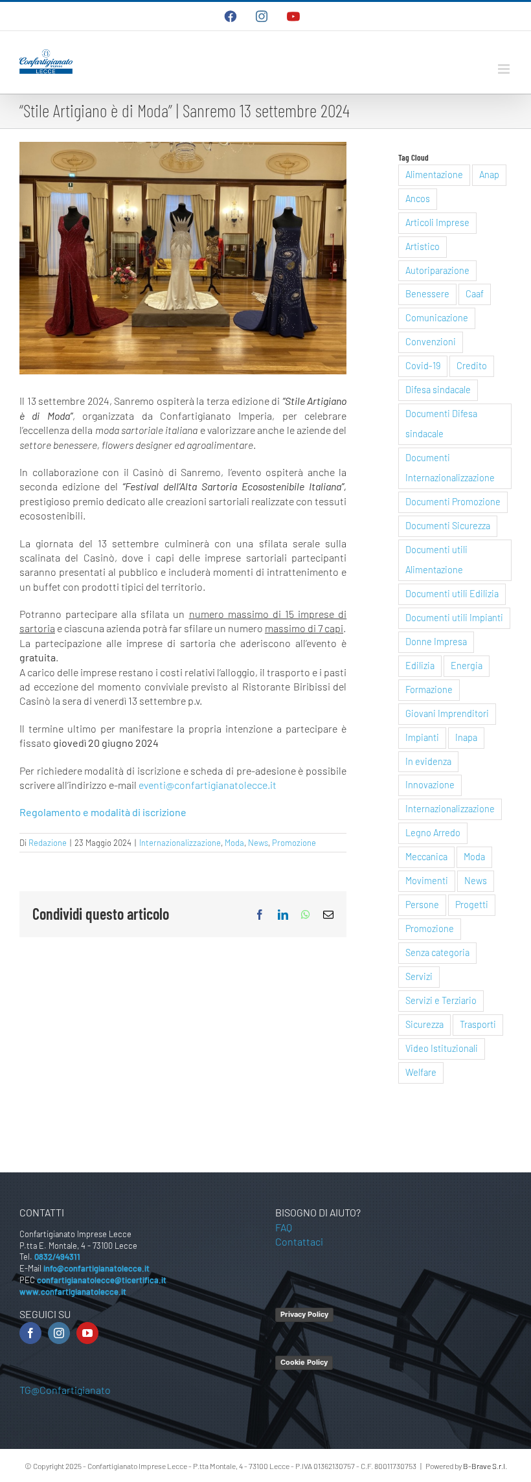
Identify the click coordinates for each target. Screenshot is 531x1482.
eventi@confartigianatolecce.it (208, 785)
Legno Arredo (432, 832)
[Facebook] (30, 1333)
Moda (234, 843)
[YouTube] (87, 1333)
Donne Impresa (436, 641)
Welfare (420, 1072)
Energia (466, 665)
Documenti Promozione (453, 501)
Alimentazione (434, 174)
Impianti (422, 737)
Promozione (294, 843)
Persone (422, 904)
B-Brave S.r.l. (485, 1465)
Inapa (466, 737)
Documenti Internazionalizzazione (450, 467)
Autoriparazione (437, 270)
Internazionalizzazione (180, 843)
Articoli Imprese (437, 222)
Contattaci (299, 1241)
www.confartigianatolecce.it (72, 1291)
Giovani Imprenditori (447, 713)
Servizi (419, 976)
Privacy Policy (304, 1314)
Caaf (475, 293)
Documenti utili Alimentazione (436, 559)
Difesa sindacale (438, 389)
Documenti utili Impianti (454, 617)
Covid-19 (422, 365)
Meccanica (426, 856)
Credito (472, 365)
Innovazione (430, 784)
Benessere (427, 293)
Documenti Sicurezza (447, 525)
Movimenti (426, 880)
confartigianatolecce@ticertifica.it (101, 1280)
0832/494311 (57, 1256)
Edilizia (420, 665)
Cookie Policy (304, 1362)
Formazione (429, 689)
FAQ (283, 1227)
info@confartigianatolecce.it (96, 1268)
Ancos (417, 198)
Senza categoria (437, 952)
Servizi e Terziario (441, 1000)
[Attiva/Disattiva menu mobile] (505, 69)
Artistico (422, 246)
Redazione (47, 843)
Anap (489, 174)
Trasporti (478, 1024)
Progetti (471, 904)
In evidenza (428, 761)
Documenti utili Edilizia (452, 593)
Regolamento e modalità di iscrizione (102, 812)
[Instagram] (59, 1333)
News (258, 843)
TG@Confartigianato (65, 1390)
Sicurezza (424, 1024)
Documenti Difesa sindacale (441, 423)
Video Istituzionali (441, 1048)
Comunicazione (436, 317)
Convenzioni (430, 341)
